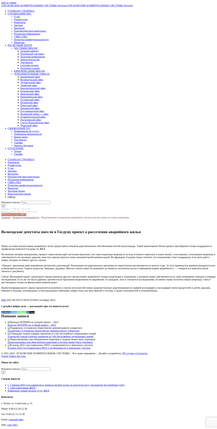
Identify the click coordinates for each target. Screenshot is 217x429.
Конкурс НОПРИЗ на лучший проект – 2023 (32, 325)
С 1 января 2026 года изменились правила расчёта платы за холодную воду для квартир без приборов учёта (66, 385)
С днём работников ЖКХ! (22, 388)
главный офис (16, 419)
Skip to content (8, 2)
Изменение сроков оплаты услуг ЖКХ (28, 390)
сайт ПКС (12, 425)
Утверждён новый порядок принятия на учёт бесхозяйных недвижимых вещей (50, 336)
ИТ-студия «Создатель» (135, 353)
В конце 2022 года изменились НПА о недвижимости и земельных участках (49, 348)
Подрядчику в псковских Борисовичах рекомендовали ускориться (43, 330)
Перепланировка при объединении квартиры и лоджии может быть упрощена (50, 342)
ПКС (4, 300)
